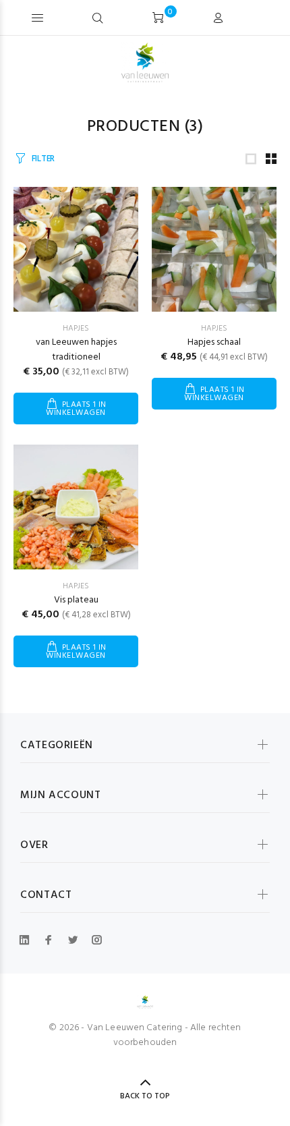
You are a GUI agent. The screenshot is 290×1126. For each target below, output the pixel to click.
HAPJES (76, 328)
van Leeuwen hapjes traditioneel (76, 350)
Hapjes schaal (214, 342)
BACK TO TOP (145, 1096)
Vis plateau (76, 600)
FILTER (43, 159)
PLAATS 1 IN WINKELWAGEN (76, 409)
